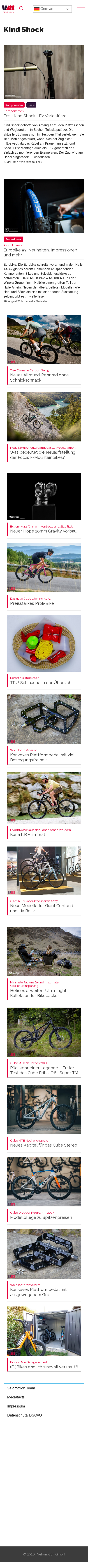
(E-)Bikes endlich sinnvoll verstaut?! (44, 1364)
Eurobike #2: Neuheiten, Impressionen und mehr (40, 250)
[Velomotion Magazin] (9, 9)
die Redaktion (40, 301)
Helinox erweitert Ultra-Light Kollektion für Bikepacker (38, 989)
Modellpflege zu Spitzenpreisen (41, 1215)
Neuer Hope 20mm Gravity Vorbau (43, 529)
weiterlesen (42, 157)
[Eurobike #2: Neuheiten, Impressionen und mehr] (44, 207)
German (46, 9)
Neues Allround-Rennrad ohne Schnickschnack (39, 375)
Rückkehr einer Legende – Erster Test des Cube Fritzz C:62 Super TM (44, 1068)
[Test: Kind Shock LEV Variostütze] (44, 73)
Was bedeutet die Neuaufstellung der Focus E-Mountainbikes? (43, 453)
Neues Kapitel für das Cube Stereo (43, 1143)
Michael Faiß (34, 162)
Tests (31, 105)
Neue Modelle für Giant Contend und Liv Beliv (41, 906)
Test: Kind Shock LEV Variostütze (35, 113)
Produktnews (13, 239)
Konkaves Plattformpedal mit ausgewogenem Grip (38, 1290)
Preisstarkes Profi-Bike (32, 601)
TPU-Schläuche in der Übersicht (41, 680)
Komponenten (14, 105)
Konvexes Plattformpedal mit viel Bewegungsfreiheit (42, 755)
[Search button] (21, 8)
